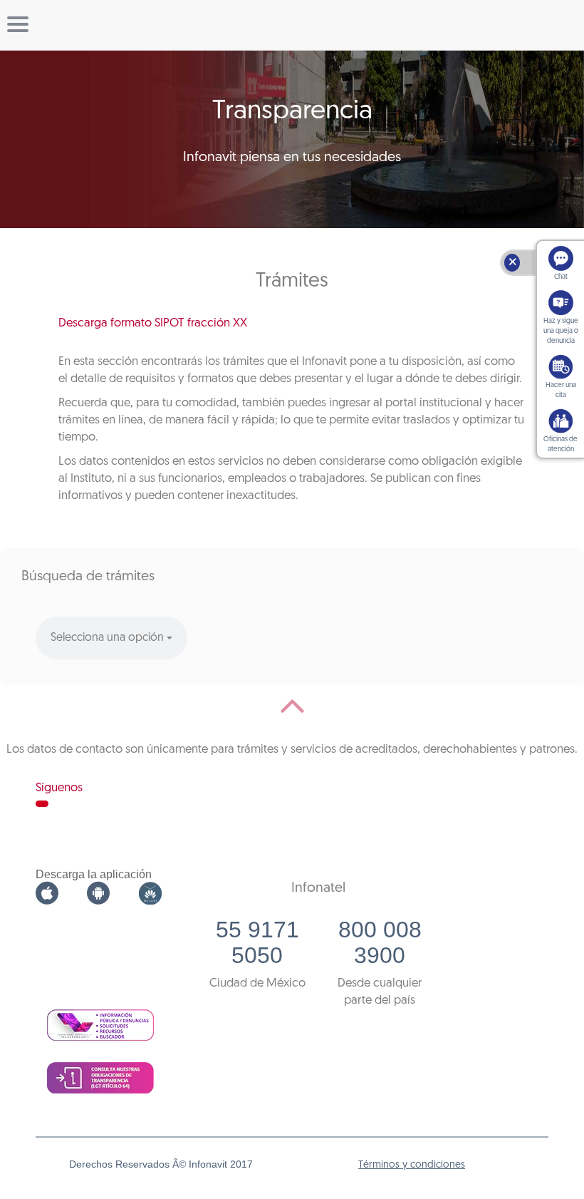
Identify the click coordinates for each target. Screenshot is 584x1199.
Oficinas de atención (560, 444)
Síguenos (59, 788)
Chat (561, 277)
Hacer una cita (561, 390)
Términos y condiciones (411, 1165)
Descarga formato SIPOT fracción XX (152, 323)
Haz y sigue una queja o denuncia (560, 331)
